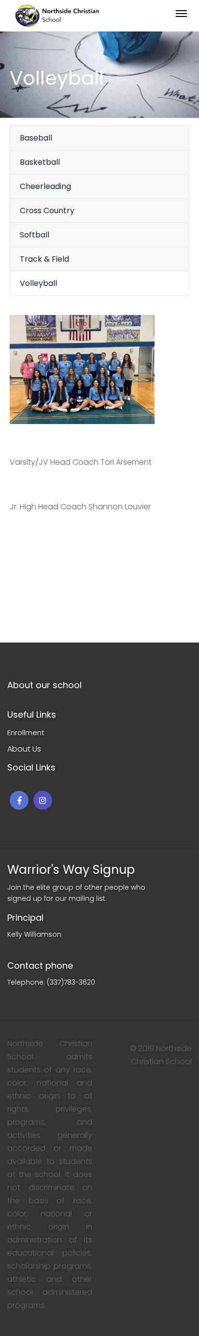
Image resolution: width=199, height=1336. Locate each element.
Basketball (40, 162)
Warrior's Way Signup (71, 869)
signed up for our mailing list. (57, 898)
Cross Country (47, 210)
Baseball (36, 137)
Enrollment (25, 732)
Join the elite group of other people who (76, 887)
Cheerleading (45, 186)
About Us (24, 748)
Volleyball (38, 283)
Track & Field (44, 259)
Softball (34, 234)
